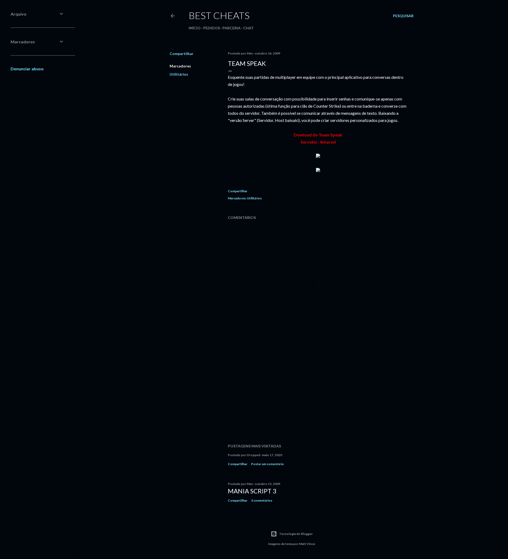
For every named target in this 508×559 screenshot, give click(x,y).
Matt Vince (307, 544)
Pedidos (211, 28)
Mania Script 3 (252, 491)
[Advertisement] (318, 393)
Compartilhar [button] (181, 53)
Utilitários (179, 74)
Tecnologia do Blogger (296, 534)
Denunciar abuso (27, 68)
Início (195, 28)
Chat (248, 28)
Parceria (232, 28)
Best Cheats (219, 15)
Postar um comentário (267, 464)
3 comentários (261, 500)
